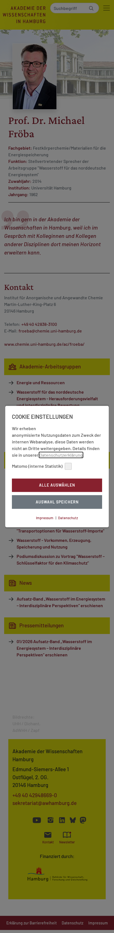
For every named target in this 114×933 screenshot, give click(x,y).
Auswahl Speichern (57, 502)
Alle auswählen (57, 485)
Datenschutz (68, 518)
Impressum (44, 518)
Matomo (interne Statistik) (37, 466)
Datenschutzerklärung (61, 455)
